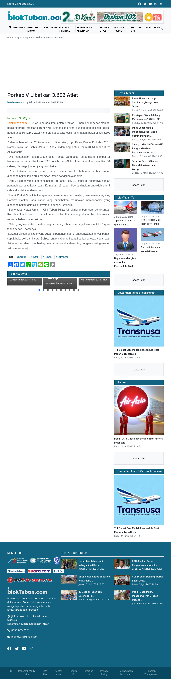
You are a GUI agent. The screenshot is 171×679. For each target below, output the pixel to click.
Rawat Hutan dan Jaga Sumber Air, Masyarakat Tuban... (145, 102)
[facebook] (139, 4)
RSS (11, 671)
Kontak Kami (58, 673)
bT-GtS (132, 29)
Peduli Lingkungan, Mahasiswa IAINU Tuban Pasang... (145, 596)
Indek (156, 27)
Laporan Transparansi (151, 673)
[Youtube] (24, 648)
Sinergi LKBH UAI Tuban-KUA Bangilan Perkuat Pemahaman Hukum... (147, 148)
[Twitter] (17, 648)
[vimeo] (161, 4)
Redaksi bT (73, 673)
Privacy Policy (104, 673)
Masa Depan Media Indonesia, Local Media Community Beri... (144, 131)
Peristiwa (19, 27)
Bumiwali (63, 256)
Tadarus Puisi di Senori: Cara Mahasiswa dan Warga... (145, 165)
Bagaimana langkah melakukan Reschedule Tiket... (125, 262)
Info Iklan (45, 673)
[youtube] (150, 4)
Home (10, 37)
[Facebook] (9, 648)
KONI (35, 256)
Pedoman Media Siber (27, 673)
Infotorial (144, 27)
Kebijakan (50, 27)
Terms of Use (88, 673)
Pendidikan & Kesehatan (84, 29)
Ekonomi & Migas (33, 29)
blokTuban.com (15, 102)
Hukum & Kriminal (64, 29)
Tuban (48, 256)
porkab (22, 256)
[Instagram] (31, 648)
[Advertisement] (85, 64)
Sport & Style (104, 29)
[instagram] (155, 4)
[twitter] (145, 4)
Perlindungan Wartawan (126, 673)
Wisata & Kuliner (119, 29)
